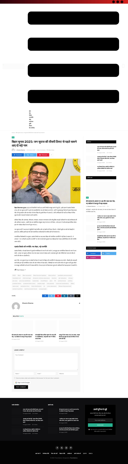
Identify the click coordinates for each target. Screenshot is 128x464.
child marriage (27, 278)
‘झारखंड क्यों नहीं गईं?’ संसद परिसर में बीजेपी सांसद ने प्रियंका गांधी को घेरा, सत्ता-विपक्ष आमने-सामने (106, 158)
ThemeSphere (73, 458)
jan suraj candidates (24, 280)
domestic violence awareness (41, 278)
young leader (43, 289)
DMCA (91, 453)
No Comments (42, 150)
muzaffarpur (44, 280)
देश (13, 137)
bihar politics (52, 275)
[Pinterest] (5, 225)
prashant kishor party (29, 283)
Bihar (19, 275)
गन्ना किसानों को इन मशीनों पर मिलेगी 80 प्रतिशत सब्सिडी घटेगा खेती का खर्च (105, 167)
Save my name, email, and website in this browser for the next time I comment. (37, 378)
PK (55, 280)
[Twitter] (5, 216)
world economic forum (31, 289)
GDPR (85, 453)
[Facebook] (113, 1)
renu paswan (50, 283)
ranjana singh (41, 283)
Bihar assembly (27, 275)
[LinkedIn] (5, 221)
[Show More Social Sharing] (51, 154)
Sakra (72, 283)
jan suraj (15, 280)
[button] (73, 57)
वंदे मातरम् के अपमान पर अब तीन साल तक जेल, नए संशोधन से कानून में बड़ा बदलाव (22, 336)
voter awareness (51, 286)
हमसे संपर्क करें (77, 453)
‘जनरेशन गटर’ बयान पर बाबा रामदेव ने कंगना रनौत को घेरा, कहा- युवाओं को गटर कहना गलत (106, 217)
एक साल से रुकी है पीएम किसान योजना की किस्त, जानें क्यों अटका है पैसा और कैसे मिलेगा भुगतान (106, 227)
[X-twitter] (122, 1)
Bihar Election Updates (39, 275)
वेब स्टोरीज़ (32, 128)
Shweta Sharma (21, 150)
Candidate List (17, 278)
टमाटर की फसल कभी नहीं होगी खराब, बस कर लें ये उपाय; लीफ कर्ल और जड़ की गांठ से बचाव (106, 148)
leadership (36, 280)
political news (62, 280)
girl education (62, 278)
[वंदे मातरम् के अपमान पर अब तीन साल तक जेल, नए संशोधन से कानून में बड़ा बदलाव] (22, 326)
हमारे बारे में (38, 453)
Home (13, 132)
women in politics (17, 289)
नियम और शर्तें (54, 453)
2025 (14, 275)
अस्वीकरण (69, 453)
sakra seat (15, 286)
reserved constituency (62, 283)
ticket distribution (36, 286)
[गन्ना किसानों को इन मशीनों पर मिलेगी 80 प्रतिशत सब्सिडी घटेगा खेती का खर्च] (91, 169)
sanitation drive (25, 286)
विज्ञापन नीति (62, 453)
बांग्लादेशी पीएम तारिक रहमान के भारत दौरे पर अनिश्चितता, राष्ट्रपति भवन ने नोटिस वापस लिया (45, 336)
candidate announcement (65, 275)
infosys (71, 278)
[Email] (5, 230)
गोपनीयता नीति (46, 453)
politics (70, 280)
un (44, 286)
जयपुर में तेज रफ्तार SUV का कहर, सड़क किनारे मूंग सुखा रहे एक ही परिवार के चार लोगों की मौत (69, 336)
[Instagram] (117, 1)
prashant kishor (17, 283)
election (54, 278)
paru (51, 280)
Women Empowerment (65, 286)
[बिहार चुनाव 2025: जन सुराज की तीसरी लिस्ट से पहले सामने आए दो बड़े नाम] (46, 181)
